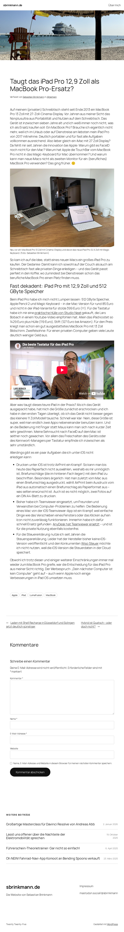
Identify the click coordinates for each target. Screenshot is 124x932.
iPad (23, 595)
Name (13, 718)
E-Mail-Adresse (18, 733)
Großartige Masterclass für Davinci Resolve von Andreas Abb (50, 824)
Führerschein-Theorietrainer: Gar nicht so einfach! (43, 848)
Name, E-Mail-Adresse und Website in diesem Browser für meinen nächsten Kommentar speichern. (62, 763)
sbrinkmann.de (12, 5)
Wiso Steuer (90, 543)
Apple (15, 595)
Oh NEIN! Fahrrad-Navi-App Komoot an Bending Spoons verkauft (53, 858)
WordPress (112, 924)
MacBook (50, 595)
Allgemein (52, 96)
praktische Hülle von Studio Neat (58, 313)
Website (14, 748)
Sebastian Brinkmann (33, 96)
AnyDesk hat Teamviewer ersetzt (76, 524)
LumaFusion (36, 595)
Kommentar (16, 678)
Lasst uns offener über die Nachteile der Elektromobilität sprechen (35, 836)
